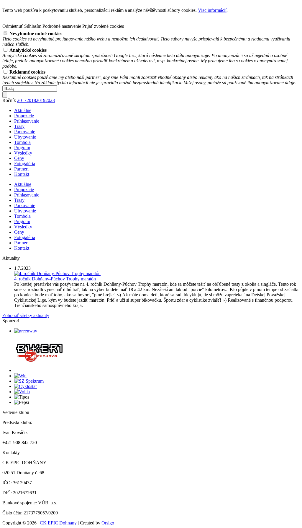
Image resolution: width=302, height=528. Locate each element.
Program (22, 147)
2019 (40, 100)
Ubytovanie (25, 136)
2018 (31, 100)
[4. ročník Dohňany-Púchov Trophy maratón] (57, 273)
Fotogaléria (24, 163)
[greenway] (25, 330)
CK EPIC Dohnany (58, 522)
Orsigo (107, 522)
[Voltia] (22, 391)
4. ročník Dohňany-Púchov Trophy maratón (55, 278)
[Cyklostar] (25, 386)
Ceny (19, 158)
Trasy (19, 126)
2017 (22, 100)
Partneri (21, 168)
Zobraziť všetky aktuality (25, 315)
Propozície (24, 115)
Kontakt (21, 174)
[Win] (20, 375)
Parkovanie (24, 131)
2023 (50, 100)
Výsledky (23, 152)
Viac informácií (212, 10)
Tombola (22, 142)
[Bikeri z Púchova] (39, 370)
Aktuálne (22, 110)
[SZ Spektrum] (29, 381)
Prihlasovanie (26, 121)
